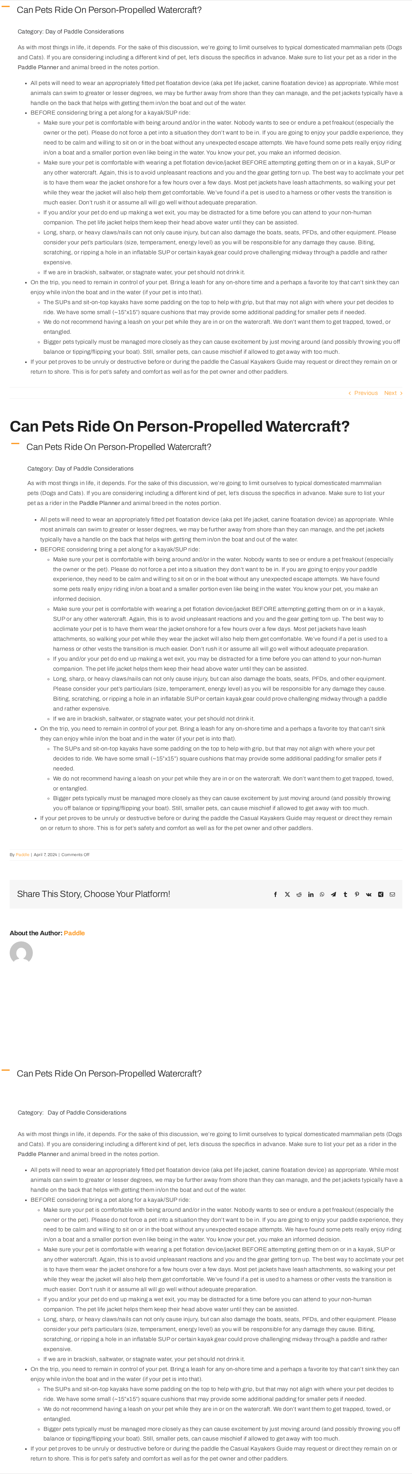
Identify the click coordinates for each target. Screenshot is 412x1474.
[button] (206, 10)
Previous (366, 393)
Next (390, 393)
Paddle (22, 855)
